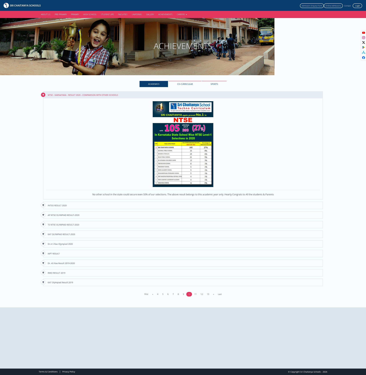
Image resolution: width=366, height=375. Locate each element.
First (146, 294)
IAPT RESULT (54, 253)
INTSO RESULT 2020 (57, 205)
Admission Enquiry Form (312, 5)
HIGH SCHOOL (90, 14)
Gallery (150, 14)
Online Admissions (333, 5)
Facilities (123, 14)
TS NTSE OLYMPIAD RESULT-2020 (63, 224)
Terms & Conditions (48, 371)
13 (208, 294)
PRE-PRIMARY (61, 14)
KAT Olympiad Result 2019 (60, 282)
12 (202, 294)
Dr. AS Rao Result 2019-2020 (61, 263)
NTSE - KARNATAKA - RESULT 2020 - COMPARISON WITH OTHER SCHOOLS (83, 95)
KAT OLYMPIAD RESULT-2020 (61, 234)
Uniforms (137, 14)
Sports (214, 84)
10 (189, 294)
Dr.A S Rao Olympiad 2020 (60, 244)
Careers (181, 14)
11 (195, 294)
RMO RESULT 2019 (56, 272)
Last (220, 294)
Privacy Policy (68, 371)
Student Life (107, 14)
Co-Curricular (185, 84)
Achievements (165, 14)
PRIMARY (75, 14)
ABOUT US (45, 14)
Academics (153, 84)
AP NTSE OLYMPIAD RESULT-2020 (63, 215)
